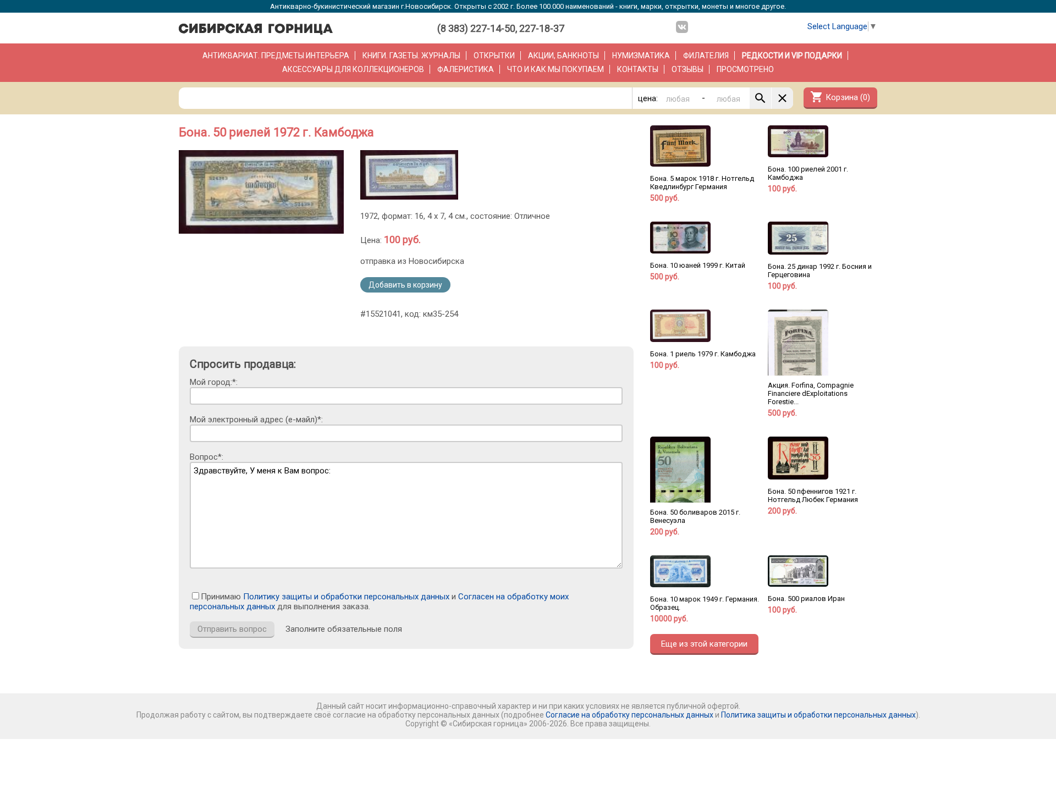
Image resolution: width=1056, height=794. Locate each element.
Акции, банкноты (563, 55)
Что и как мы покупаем (555, 69)
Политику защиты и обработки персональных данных (346, 597)
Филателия (706, 55)
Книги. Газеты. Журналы (411, 55)
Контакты (637, 69)
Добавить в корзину (405, 284)
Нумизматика (641, 55)
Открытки (494, 55)
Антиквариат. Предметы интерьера (275, 55)
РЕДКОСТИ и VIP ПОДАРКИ (792, 55)
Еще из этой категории (704, 644)
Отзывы (687, 69)
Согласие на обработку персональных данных (629, 714)
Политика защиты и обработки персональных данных (818, 714)
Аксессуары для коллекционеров (353, 69)
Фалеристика (465, 69)
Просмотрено (745, 69)
